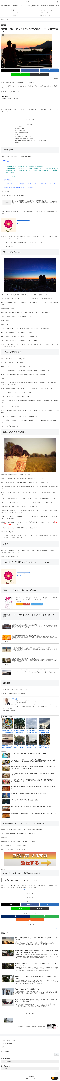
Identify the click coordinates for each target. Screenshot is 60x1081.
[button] (39, 74)
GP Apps (19, 223)
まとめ (16, 134)
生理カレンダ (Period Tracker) (23, 220)
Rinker (21, 601)
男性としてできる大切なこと (21, 132)
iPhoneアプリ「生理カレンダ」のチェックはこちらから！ (28, 136)
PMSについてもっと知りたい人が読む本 (24, 138)
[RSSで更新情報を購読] (30, 919)
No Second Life (30, 1)
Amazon (19, 604)
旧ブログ (3, 1047)
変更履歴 (17, 142)
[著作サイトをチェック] (15, 916)
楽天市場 (27, 604)
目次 (28, 124)
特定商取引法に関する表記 (8, 1040)
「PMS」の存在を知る (20, 130)
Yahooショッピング (36, 604)
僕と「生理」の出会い (20, 128)
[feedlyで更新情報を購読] (44, 916)
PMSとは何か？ (18, 126)
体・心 (4, 25)
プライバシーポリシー (6, 1043)
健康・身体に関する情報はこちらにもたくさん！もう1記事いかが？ (30, 140)
